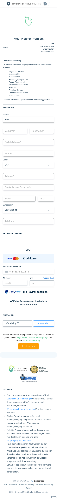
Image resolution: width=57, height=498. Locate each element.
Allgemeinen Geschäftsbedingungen (33, 337)
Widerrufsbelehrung (31, 340)
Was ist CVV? (48, 278)
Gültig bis (7, 278)
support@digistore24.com (19, 440)
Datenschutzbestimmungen (19, 399)
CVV (31, 278)
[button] (49, 119)
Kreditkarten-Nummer (11, 267)
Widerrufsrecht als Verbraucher (21, 409)
